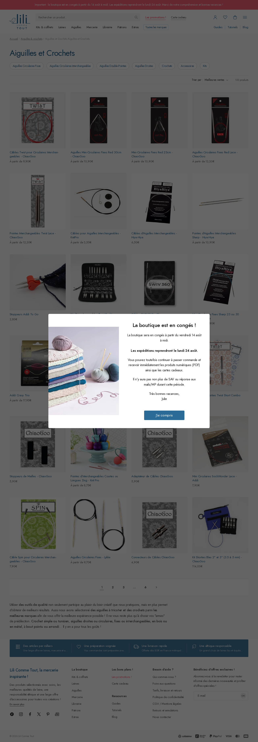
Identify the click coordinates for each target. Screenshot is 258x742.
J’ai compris (164, 415)
